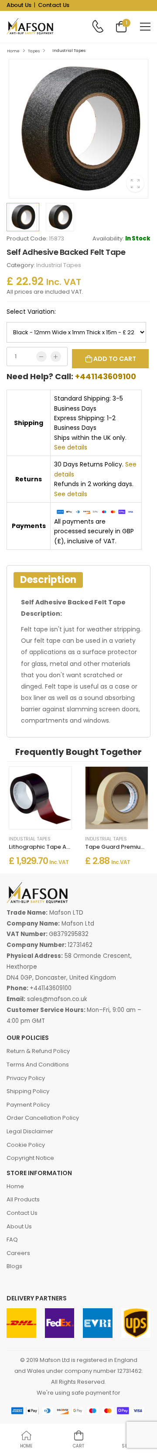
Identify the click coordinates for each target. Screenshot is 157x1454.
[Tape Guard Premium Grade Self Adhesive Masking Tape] (116, 798)
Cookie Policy (26, 1145)
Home (13, 51)
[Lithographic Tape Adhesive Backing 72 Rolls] (40, 798)
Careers (18, 1253)
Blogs (14, 1266)
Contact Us (53, 5)
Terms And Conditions (38, 1064)
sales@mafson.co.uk (57, 999)
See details (70, 447)
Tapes (34, 51)
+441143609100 (105, 376)
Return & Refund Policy (38, 1051)
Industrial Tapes (68, 50)
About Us (19, 5)
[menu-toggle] (145, 26)
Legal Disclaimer (30, 1131)
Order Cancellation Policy (43, 1118)
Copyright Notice (30, 1158)
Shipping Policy (28, 1091)
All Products (23, 1199)
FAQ (12, 1239)
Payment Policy (28, 1105)
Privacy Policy (26, 1078)
